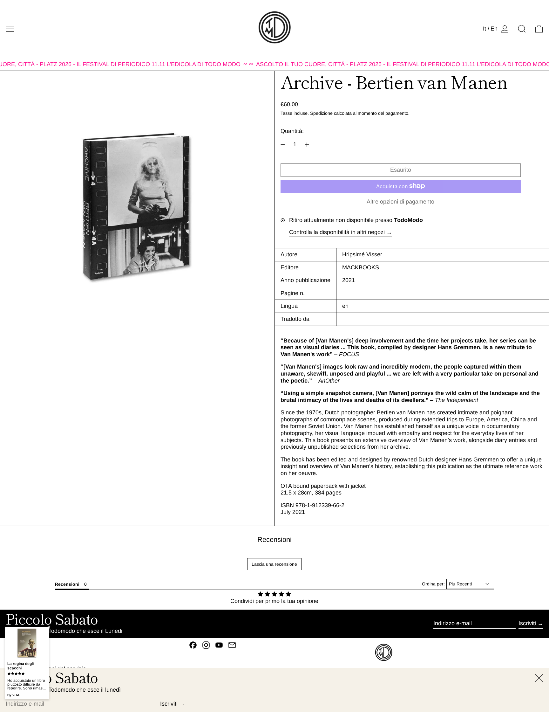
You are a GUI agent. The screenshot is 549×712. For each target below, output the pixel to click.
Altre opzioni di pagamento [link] (400, 201)
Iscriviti (527, 623)
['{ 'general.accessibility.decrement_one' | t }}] (283, 145)
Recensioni (274, 539)
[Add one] (307, 145)
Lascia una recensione (274, 564)
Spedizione (321, 113)
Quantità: (292, 131)
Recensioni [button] (67, 584)
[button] (522, 29)
